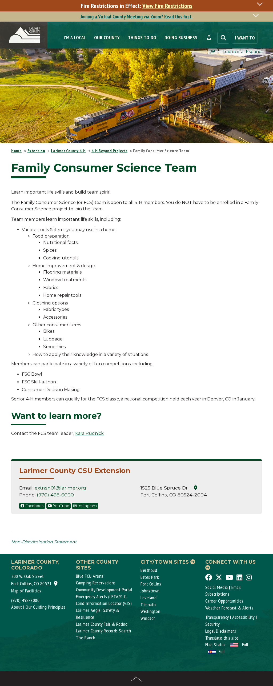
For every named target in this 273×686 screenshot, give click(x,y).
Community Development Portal (104, 590)
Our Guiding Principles (46, 607)
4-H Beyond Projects (109, 150)
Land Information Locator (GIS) (104, 603)
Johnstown (150, 591)
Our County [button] (107, 37)
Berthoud (148, 570)
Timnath (148, 604)
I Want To (245, 38)
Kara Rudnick (89, 433)
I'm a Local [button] (75, 37)
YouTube (60, 505)
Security (212, 624)
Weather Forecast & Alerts (229, 608)
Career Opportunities (224, 601)
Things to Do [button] (142, 37)
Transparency (217, 617)
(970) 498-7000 (25, 600)
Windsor (147, 618)
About (16, 607)
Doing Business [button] (181, 37)
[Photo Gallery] (213, 52)
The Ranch (85, 638)
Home (16, 150)
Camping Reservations (96, 583)
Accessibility (243, 617)
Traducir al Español (242, 51)
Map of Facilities (26, 591)
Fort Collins (150, 584)
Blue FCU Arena (89, 576)
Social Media (216, 587)
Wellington (150, 611)
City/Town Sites (165, 562)
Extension (36, 150)
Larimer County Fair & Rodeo (102, 624)
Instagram (87, 505)
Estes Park (149, 577)
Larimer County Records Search (103, 631)
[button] (209, 37)
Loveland (148, 598)
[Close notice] (261, 4)
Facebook (34, 505)
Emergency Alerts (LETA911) (101, 596)
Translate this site (222, 638)
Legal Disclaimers (220, 631)
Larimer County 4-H (68, 150)
